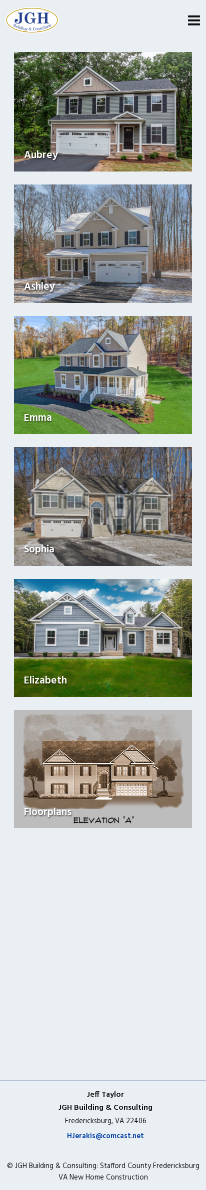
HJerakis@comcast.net (105, 1136)
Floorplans (48, 812)
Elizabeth (45, 681)
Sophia (39, 549)
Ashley (39, 287)
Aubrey (41, 155)
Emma (38, 418)
